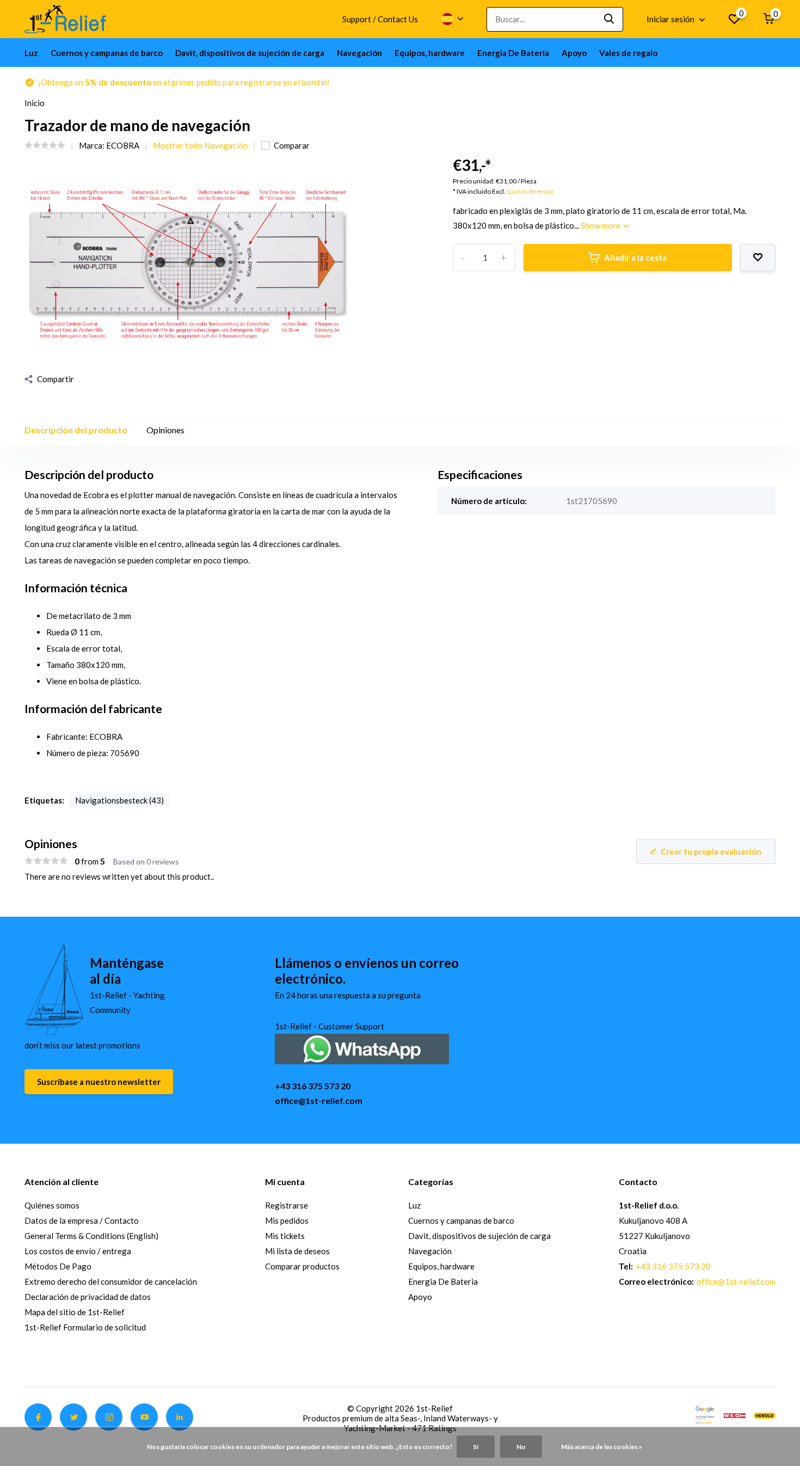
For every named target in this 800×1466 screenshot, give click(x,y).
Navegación (359, 53)
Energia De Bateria (513, 53)
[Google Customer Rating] (705, 1414)
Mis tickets (285, 1236)
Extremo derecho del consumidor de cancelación (110, 1281)
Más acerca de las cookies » (601, 1447)
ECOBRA (122, 145)
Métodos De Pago (57, 1266)
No (521, 1447)
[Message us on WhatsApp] (362, 1047)
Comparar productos (302, 1266)
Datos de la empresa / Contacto (81, 1220)
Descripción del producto (75, 430)
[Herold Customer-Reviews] (765, 1414)
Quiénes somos (51, 1205)
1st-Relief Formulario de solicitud (85, 1327)
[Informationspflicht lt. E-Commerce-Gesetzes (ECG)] (735, 1414)
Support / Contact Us (380, 19)
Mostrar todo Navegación (200, 145)
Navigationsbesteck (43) (119, 800)
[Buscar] (609, 19)
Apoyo (574, 53)
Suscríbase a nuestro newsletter (99, 1082)
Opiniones (165, 430)
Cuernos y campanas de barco (107, 53)
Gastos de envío (530, 191)
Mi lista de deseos (297, 1251)
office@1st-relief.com (318, 1100)
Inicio (34, 103)
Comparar (292, 145)
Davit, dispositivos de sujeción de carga (249, 53)
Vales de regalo (628, 53)
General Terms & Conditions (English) (91, 1236)
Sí (475, 1447)
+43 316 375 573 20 (312, 1086)
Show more (601, 225)
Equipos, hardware (430, 53)
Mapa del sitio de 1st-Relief (74, 1312)
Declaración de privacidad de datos (87, 1297)
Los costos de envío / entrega (77, 1251)
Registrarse (286, 1205)
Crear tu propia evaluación (711, 851)
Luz (31, 53)
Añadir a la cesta (635, 257)
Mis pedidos (287, 1220)
